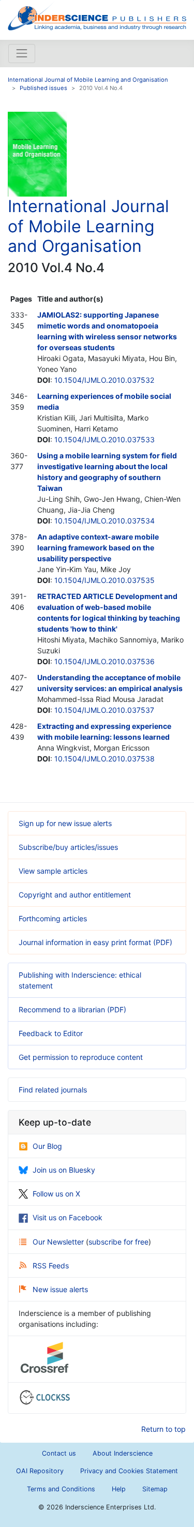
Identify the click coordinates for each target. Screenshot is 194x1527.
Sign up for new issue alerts (65, 823)
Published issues (43, 88)
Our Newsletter (59, 1241)
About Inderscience (123, 1453)
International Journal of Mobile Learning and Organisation (88, 79)
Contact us (59, 1453)
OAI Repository (40, 1471)
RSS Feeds (51, 1265)
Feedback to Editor (51, 1033)
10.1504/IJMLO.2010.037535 (104, 580)
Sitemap (155, 1489)
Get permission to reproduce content (81, 1057)
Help (119, 1489)
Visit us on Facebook (67, 1217)
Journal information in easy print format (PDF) (95, 942)
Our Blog (47, 1146)
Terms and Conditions (61, 1489)
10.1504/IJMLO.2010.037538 (104, 758)
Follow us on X (56, 1193)
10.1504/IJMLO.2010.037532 (104, 380)
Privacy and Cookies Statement (129, 1471)
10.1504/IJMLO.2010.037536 (104, 661)
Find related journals (53, 1089)
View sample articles (53, 870)
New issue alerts (60, 1289)
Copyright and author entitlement (75, 894)
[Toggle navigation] (21, 53)
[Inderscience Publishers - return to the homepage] (97, 16)
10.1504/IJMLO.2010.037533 (104, 439)
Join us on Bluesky (64, 1169)
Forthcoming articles (53, 918)
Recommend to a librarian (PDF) (72, 1009)
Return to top (163, 1429)
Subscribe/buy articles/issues (68, 847)
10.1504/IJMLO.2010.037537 (104, 710)
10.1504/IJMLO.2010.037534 (104, 520)
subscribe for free (118, 1241)
